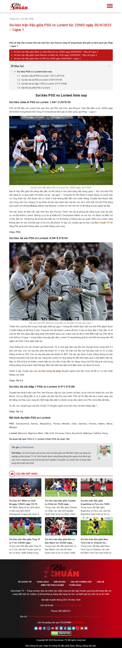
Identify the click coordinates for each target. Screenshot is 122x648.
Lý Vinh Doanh (27, 447)
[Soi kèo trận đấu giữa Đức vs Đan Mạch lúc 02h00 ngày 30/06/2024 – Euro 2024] (61, 526)
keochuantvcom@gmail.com (68, 605)
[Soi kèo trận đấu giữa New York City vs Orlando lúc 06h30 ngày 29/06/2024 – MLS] (97, 526)
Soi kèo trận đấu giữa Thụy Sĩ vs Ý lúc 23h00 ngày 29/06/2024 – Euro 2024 (24, 541)
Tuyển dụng (75, 585)
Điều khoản (59, 582)
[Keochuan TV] (27, 6)
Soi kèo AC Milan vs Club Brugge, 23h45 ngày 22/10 (23, 502)
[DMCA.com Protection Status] (61, 633)
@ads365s (78, 622)
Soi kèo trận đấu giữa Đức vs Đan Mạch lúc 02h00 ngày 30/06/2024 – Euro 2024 (60, 541)
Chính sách (43, 582)
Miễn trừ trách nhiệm (52, 585)
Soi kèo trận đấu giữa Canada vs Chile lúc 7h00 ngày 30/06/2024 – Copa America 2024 (60, 502)
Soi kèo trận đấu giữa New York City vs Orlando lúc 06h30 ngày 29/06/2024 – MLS (94, 541)
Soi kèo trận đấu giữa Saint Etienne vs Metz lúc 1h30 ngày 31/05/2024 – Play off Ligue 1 (55, 55)
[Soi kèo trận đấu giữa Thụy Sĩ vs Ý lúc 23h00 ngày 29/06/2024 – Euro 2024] (25, 526)
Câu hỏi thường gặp (81, 582)
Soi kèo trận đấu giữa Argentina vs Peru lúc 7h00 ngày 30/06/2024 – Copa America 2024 (95, 502)
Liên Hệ (100, 582)
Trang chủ (14, 18)
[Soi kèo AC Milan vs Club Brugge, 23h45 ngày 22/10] (25, 487)
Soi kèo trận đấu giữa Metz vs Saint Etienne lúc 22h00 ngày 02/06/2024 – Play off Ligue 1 (56, 52)
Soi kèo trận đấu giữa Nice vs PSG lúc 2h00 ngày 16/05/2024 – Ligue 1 (47, 58)
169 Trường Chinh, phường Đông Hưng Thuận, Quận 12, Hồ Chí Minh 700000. (65, 616)
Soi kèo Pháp (27, 18)
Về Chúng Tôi (25, 582)
